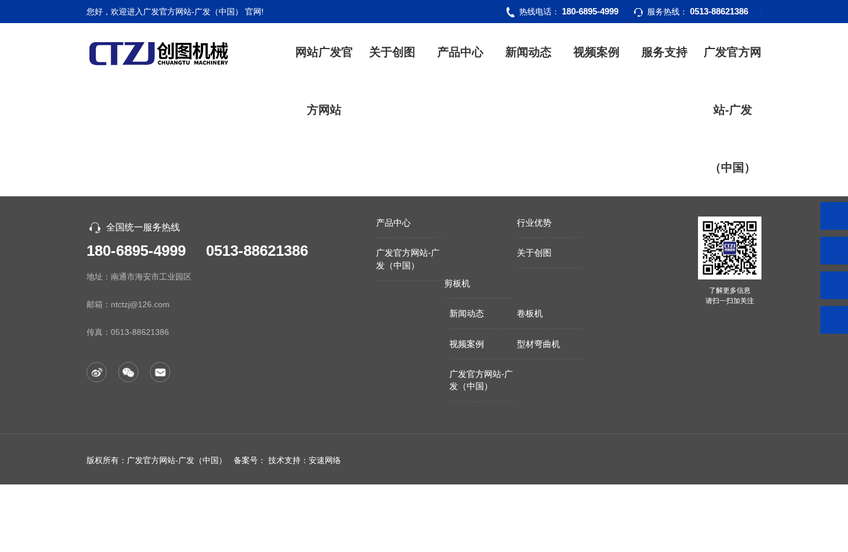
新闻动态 (528, 52)
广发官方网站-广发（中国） (732, 110)
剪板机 (457, 283)
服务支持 (664, 52)
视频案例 (596, 52)
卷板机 (530, 313)
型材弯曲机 (538, 344)
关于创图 (392, 52)
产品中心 (460, 52)
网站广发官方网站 (324, 81)
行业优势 (534, 222)
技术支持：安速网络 (304, 460)
